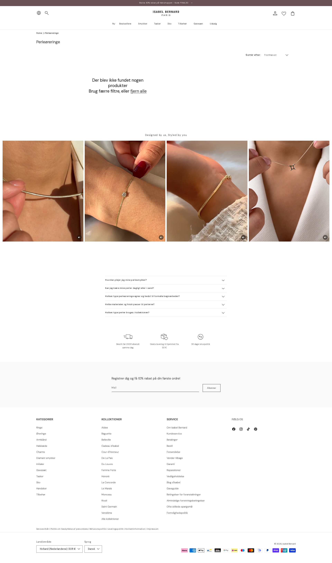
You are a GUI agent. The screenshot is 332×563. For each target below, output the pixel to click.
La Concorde (109, 482)
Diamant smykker (45, 458)
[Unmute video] (79, 237)
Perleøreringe (51, 33)
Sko (38, 482)
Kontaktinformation (135, 529)
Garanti (171, 464)
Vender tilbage (175, 458)
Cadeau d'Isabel (110, 445)
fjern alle (138, 91)
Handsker (41, 488)
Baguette (106, 433)
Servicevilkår (42, 529)
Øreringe (41, 433)
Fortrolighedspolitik (177, 512)
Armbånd (41, 439)
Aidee (105, 427)
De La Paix (107, 458)
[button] (47, 13)
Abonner (211, 388)
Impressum (153, 529)
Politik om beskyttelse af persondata (69, 529)
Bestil (170, 445)
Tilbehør (40, 494)
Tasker (39, 476)
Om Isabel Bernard (177, 427)
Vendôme (107, 512)
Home (39, 33)
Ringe (39, 427)
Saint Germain (109, 506)
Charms (40, 451)
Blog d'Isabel (173, 482)
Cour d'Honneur (110, 451)
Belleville (106, 439)
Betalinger (172, 439)
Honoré (105, 476)
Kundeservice (174, 433)
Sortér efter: (253, 54)
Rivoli (104, 500)
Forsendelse (173, 451)
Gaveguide (173, 488)
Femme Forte (109, 470)
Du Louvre (107, 464)
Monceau (107, 494)
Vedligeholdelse (175, 476)
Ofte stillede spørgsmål (179, 506)
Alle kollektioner (110, 518)
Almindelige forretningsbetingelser (186, 500)
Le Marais (107, 488)
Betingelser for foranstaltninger (184, 494)
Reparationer (174, 470)
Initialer (40, 464)
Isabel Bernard (289, 544)
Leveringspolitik (116, 529)
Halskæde (41, 445)
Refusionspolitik (98, 529)
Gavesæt (41, 470)
